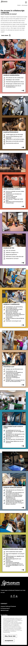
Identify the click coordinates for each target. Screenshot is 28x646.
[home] (4, 2)
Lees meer (4, 35)
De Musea (4, 615)
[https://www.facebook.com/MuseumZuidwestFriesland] (14, 596)
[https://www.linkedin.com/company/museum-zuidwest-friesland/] (16, 596)
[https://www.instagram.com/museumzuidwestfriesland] (11, 596)
